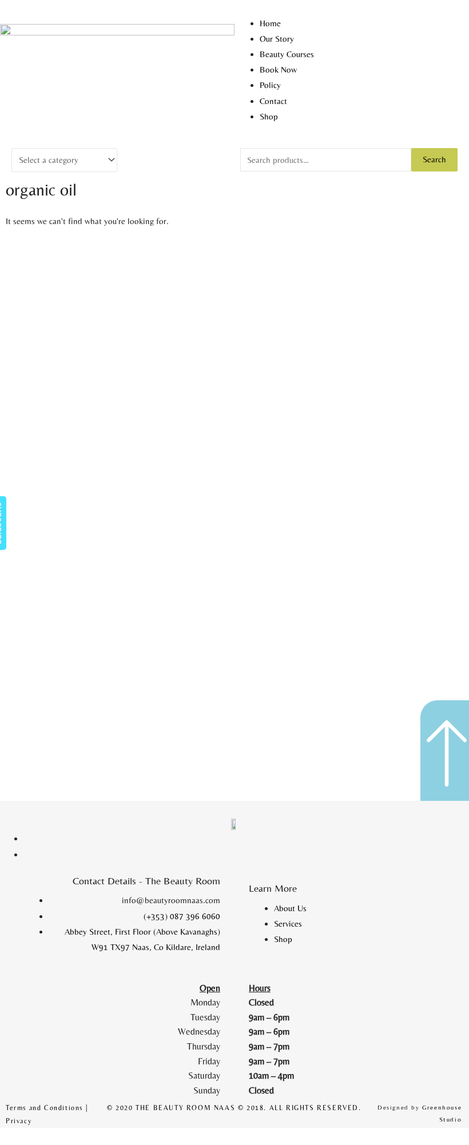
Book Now (278, 69)
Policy (270, 85)
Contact (273, 101)
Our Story (277, 38)
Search (434, 159)
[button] (351, 7)
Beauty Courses (287, 54)
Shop (269, 116)
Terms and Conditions (44, 1108)
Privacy (18, 1121)
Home (270, 23)
